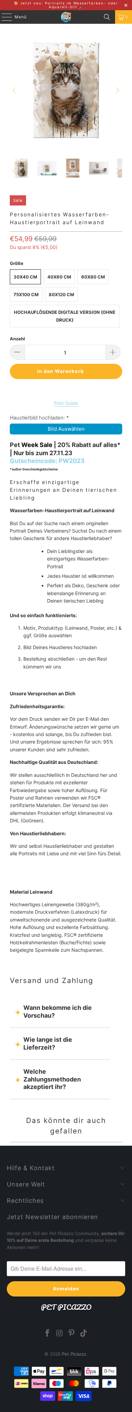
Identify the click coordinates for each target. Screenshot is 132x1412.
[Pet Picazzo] (66, 17)
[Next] (117, 90)
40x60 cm (59, 277)
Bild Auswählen (66, 429)
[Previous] (14, 90)
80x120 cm (61, 294)
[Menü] (3, 17)
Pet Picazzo (74, 1354)
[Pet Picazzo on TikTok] (84, 1333)
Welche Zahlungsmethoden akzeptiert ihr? (52, 1079)
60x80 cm (93, 277)
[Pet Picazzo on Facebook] (48, 1333)
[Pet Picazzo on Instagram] (59, 1333)
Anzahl (17, 338)
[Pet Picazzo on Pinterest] (72, 1333)
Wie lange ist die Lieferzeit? (47, 1043)
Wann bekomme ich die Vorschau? (57, 1011)
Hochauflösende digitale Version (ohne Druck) (64, 315)
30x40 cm (25, 277)
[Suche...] (107, 17)
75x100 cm (26, 294)
